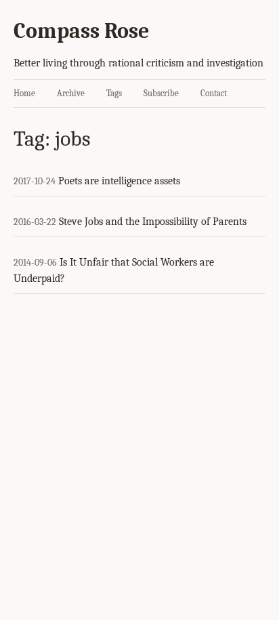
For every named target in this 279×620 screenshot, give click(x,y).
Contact (213, 93)
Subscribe (161, 93)
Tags (114, 93)
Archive (71, 93)
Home (24, 93)
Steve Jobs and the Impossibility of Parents (152, 221)
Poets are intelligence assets (119, 181)
